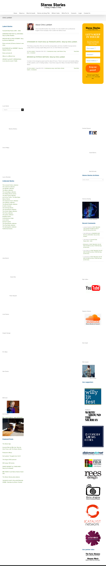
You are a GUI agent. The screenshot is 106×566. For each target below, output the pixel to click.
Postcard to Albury (7, 452)
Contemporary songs (51, 51)
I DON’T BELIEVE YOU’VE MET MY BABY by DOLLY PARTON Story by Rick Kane (91, 229)
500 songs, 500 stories (8, 463)
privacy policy (91, 76)
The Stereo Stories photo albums (11, 477)
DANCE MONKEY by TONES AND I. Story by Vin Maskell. (11, 467)
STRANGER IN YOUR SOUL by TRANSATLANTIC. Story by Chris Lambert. (52, 42)
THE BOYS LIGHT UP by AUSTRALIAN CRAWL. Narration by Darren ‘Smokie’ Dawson (12, 481)
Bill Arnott (85, 244)
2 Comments (34, 69)
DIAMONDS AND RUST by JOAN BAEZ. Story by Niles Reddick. (91, 235)
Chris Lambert (31, 51)
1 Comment (32, 53)
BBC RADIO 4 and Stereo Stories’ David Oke (12, 472)
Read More (76, 51)
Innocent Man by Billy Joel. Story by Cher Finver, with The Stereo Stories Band (12, 448)
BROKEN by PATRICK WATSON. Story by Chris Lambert (46, 57)
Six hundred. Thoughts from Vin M (11, 456)
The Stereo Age (6, 443)
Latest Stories (60, 51)
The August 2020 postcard (9, 459)
